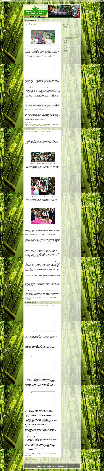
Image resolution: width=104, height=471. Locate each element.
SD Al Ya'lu (30, 125)
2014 (65, 43)
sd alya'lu (34, 125)
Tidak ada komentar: (54, 120)
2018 (65, 27)
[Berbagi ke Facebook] (29, 122)
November (67, 30)
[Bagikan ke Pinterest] (30, 122)
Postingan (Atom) (33, 461)
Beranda (44, 459)
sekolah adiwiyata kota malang (42, 125)
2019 (65, 26)
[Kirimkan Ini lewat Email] (25, 122)
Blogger (65, 466)
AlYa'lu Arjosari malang (32, 124)
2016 (65, 40)
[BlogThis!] (27, 122)
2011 (65, 48)
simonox (54, 466)
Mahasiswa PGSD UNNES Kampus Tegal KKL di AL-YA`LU (39, 305)
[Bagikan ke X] (28, 122)
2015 (65, 42)
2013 (65, 45)
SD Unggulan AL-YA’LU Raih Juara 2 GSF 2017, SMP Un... (72, 33)
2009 (65, 51)
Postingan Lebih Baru (30, 459)
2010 (65, 50)
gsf (37, 124)
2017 (65, 29)
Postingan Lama (56, 459)
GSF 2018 (40, 124)
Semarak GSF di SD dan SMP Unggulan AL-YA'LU (37, 131)
